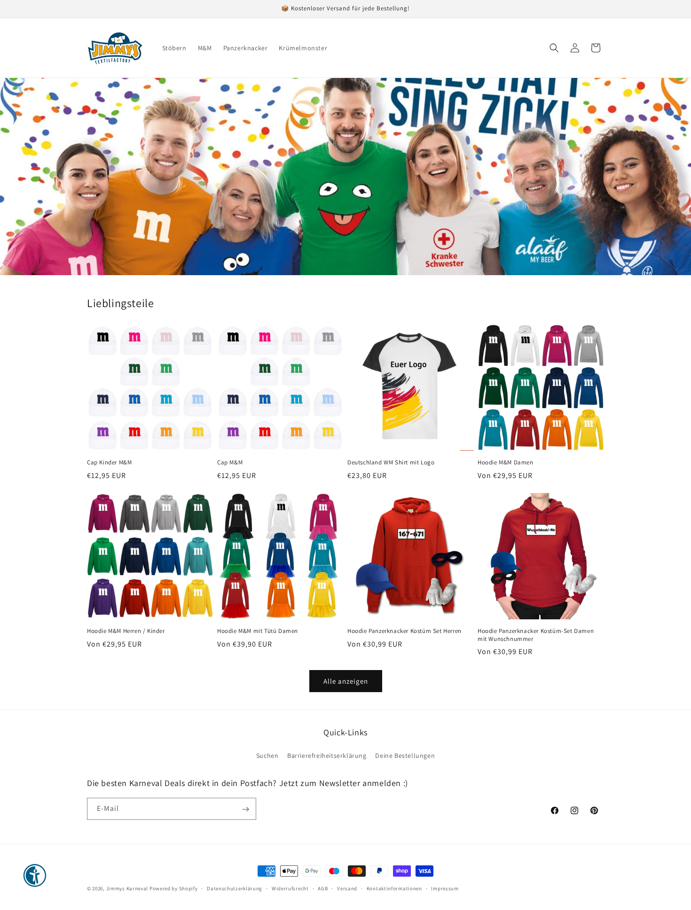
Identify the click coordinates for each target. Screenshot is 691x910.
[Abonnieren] (245, 809)
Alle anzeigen (345, 681)
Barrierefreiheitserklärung (327, 755)
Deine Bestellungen (405, 755)
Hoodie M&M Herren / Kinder (126, 631)
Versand (347, 888)
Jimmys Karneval (127, 888)
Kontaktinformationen (394, 888)
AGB (323, 888)
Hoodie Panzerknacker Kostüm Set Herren (404, 631)
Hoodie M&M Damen (506, 462)
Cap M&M (230, 462)
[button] (554, 48)
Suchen (267, 755)
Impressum (444, 888)
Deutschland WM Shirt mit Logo (390, 462)
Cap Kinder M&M (109, 462)
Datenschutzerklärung (234, 888)
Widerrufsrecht (290, 888)
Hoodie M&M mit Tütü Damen (257, 631)
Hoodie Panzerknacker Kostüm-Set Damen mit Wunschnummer (536, 635)
